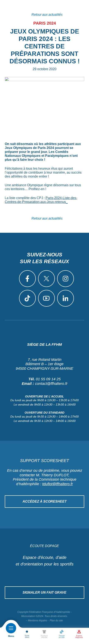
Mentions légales (37, 620)
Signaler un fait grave (44, 592)
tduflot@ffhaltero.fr (57, 484)
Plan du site (56, 620)
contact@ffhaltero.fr (51, 384)
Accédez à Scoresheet (45, 501)
